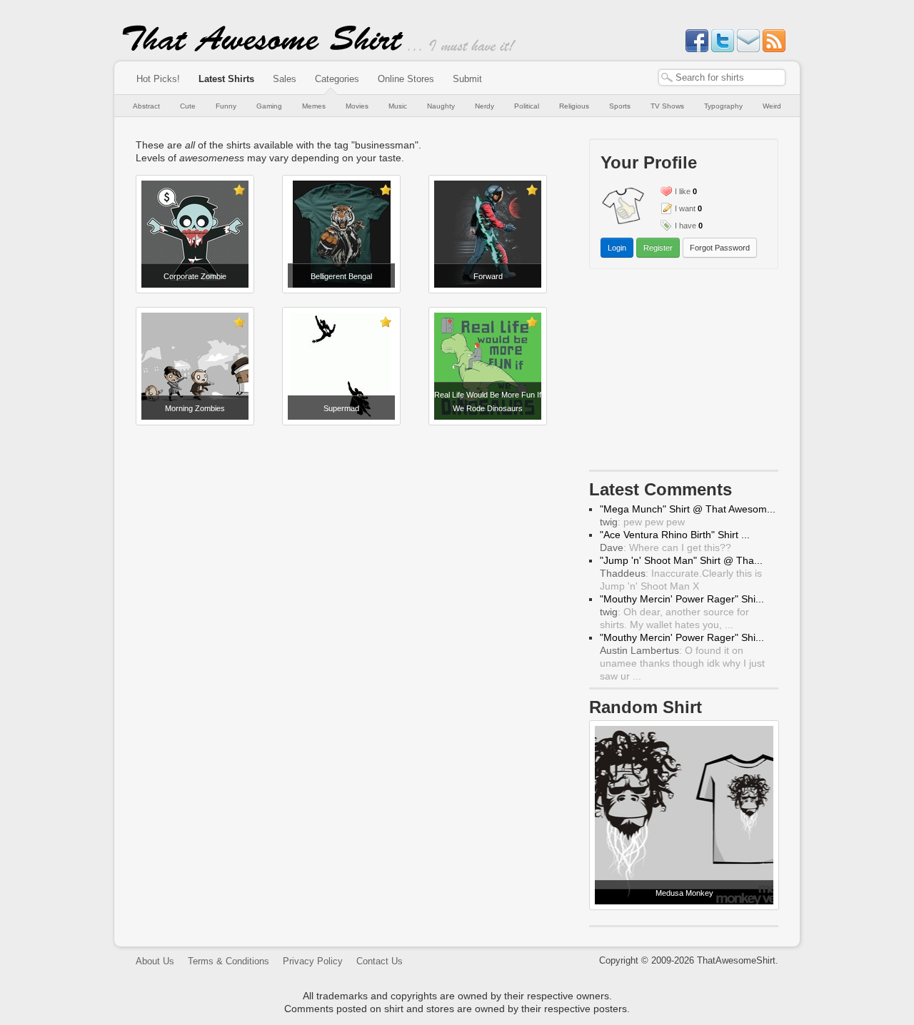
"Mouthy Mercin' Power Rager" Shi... (682, 599)
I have (685, 225)
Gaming (269, 106)
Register (658, 247)
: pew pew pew (642, 521)
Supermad (341, 408)
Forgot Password (720, 247)
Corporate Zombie (195, 276)
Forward (488, 276)
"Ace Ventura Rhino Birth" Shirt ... (675, 534)
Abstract (146, 106)
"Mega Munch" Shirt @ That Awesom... (687, 509)
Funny (226, 106)
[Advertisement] (343, 460)
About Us (155, 961)
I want (685, 208)
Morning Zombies (195, 408)
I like (682, 191)
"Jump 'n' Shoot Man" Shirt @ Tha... (681, 560)
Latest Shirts (226, 79)
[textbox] (721, 77)
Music (397, 106)
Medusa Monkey (684, 893)
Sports (620, 106)
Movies (357, 106)
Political (526, 106)
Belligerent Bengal (341, 276)
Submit (467, 79)
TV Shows (667, 106)
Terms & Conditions (228, 961)
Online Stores (406, 79)
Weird (772, 106)
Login (617, 247)
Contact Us (379, 961)
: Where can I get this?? (665, 547)
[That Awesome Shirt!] (262, 48)
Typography (723, 106)
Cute (188, 106)
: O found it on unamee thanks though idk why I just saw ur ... (682, 663)
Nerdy (484, 106)
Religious (574, 106)
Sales (284, 79)
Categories (337, 79)
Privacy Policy (313, 961)
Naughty (441, 106)
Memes (314, 106)
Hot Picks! (158, 79)
